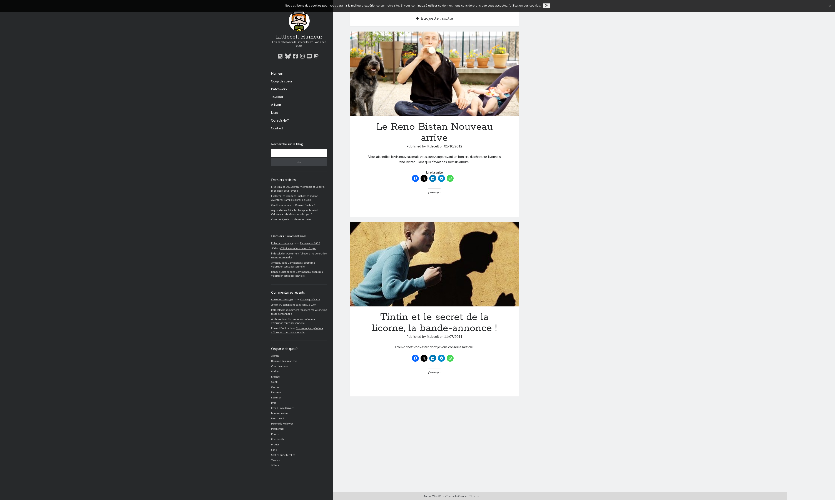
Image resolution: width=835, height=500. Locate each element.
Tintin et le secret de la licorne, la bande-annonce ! (434, 264)
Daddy (275, 371)
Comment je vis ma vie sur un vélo (291, 219)
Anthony (276, 262)
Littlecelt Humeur (299, 36)
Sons (274, 449)
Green (275, 387)
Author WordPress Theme (439, 496)
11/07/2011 (453, 336)
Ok (546, 5)
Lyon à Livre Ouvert (282, 408)
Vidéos (275, 465)
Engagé (275, 376)
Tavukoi (277, 97)
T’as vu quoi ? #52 (310, 243)
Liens (275, 112)
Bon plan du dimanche (284, 361)
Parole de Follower (282, 423)
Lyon (274, 402)
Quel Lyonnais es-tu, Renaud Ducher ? (293, 205)
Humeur (277, 73)
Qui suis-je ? (280, 120)
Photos (275, 434)
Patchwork (279, 89)
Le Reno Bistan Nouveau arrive (434, 74)
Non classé (277, 418)
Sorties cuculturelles (283, 455)
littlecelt (276, 253)
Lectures (276, 397)
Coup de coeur (281, 81)
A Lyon (276, 104)
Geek (274, 381)
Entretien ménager (282, 243)
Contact (277, 128)
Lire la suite (434, 172)
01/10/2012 (453, 146)
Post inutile (277, 439)
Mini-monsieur (280, 413)
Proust (275, 444)
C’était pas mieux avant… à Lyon (298, 248)
